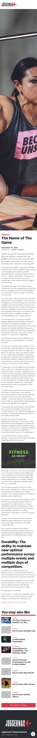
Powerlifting (16, 646)
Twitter (23, 602)
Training (15, 618)
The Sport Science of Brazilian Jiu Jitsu (21, 621)
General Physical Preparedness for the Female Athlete (21, 662)
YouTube (17, 602)
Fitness (5, 234)
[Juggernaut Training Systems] (10, 4)
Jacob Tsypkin (17, 250)
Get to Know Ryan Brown (23, 673)
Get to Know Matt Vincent (23, 684)
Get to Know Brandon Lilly (23, 631)
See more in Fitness (18, 705)
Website (4, 602)
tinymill (15, 734)
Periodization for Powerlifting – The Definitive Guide (20, 650)
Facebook (11, 602)
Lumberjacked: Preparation (18, 640)
